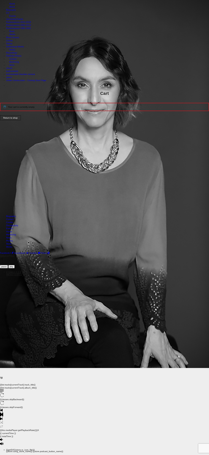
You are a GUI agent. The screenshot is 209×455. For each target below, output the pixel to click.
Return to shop (10, 118)
